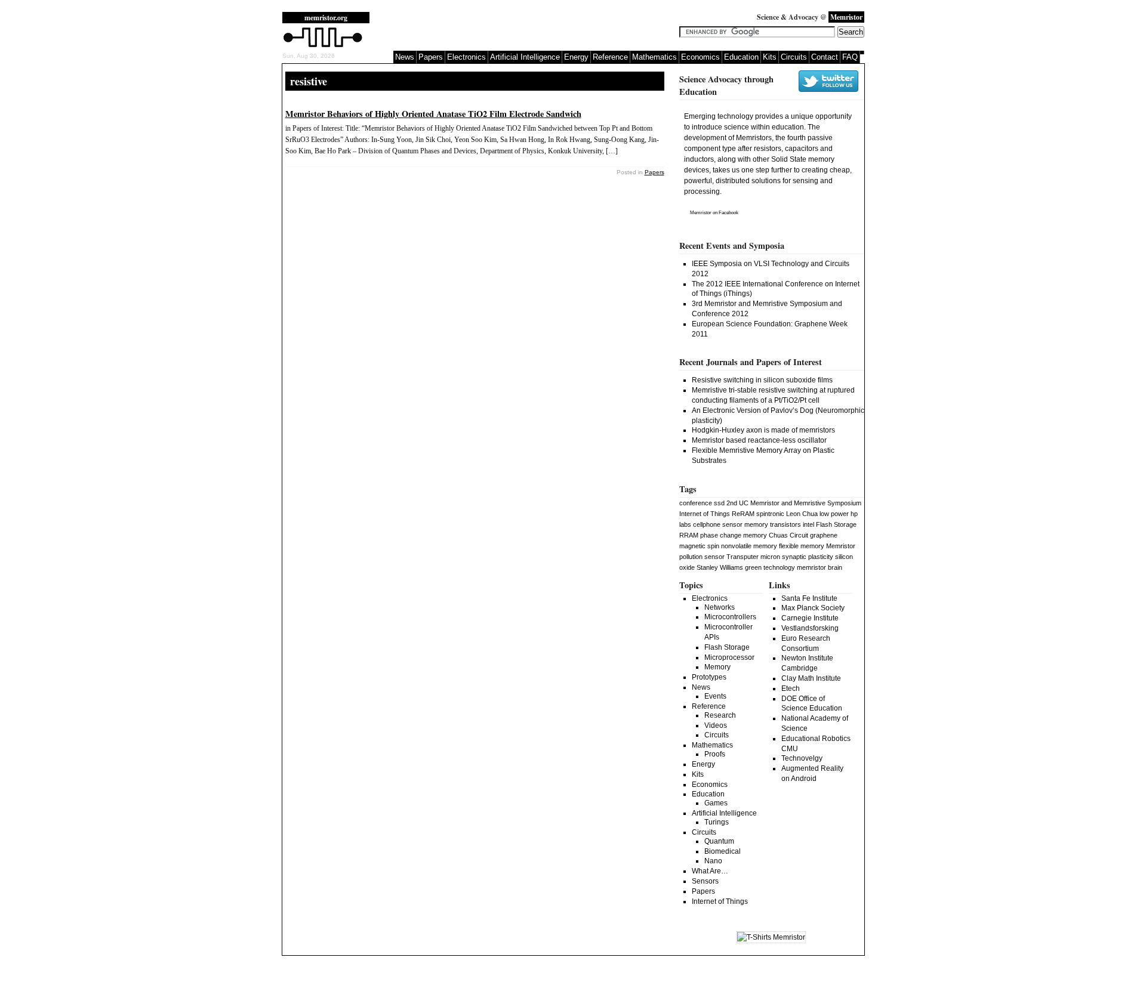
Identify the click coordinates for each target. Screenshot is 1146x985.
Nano (713, 861)
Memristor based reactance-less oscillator (759, 440)
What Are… (710, 871)
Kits (770, 57)
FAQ (850, 57)
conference (695, 503)
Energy (576, 57)
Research (720, 715)
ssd (719, 503)
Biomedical (722, 851)
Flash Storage (836, 524)
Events (715, 696)
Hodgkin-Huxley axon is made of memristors (763, 430)
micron (770, 556)
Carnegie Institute (810, 618)
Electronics (466, 57)
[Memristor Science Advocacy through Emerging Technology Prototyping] (322, 45)
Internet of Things (704, 513)
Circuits (794, 57)
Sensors (705, 881)
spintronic (770, 513)
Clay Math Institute (811, 678)
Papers (430, 57)
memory (756, 524)
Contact (824, 57)
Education (741, 57)
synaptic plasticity (807, 556)
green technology (770, 567)
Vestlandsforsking (810, 628)
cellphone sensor (718, 524)
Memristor (700, 212)
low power (834, 513)
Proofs (714, 754)
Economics (700, 57)
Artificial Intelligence (525, 57)
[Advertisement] (529, 30)
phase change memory (733, 535)
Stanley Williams (720, 567)
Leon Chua (802, 513)
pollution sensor (702, 556)
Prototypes (709, 677)
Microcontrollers (730, 617)
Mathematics (654, 57)
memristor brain (819, 567)
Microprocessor (729, 657)
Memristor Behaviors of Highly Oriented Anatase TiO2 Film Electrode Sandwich (433, 113)
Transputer (742, 556)
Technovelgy (801, 758)
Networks (719, 607)
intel (808, 524)
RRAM (688, 535)
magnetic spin (699, 545)
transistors (785, 524)
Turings (716, 822)
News (404, 57)
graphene (823, 535)
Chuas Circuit (788, 535)
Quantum (719, 841)
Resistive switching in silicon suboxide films (762, 380)
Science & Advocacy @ (809, 17)
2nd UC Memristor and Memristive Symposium (793, 503)
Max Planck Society (813, 608)
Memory (717, 667)
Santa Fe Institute (809, 598)
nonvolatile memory (749, 545)
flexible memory (801, 545)
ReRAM (743, 513)
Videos (715, 725)
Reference (610, 57)
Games (716, 803)
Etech (790, 688)
